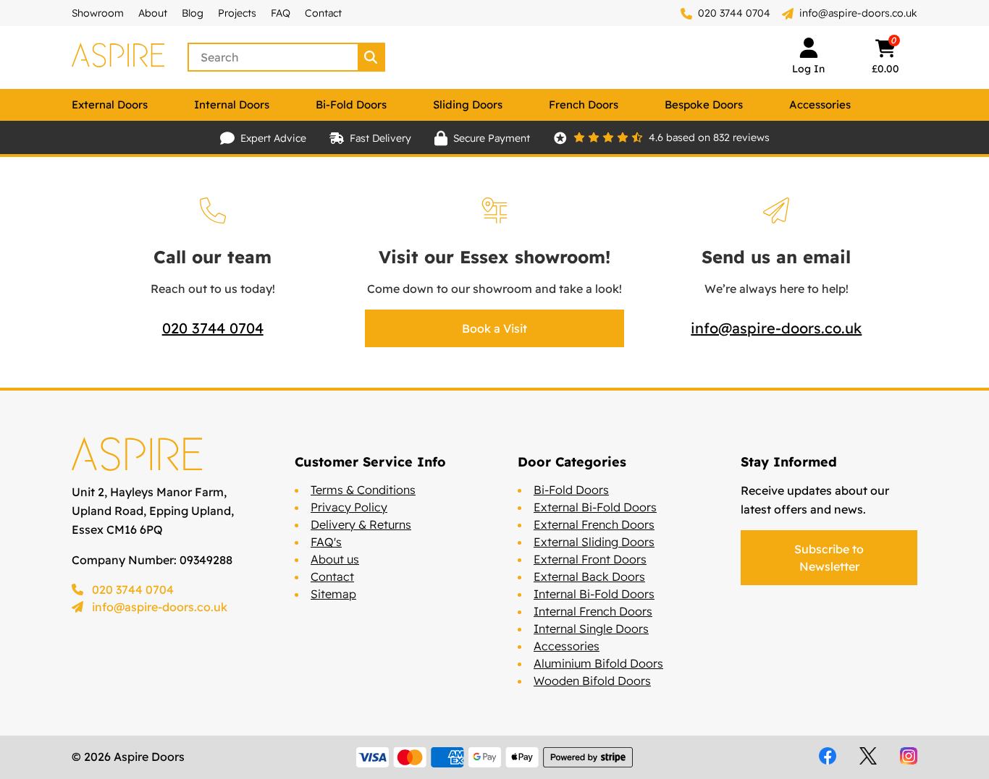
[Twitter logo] (868, 756)
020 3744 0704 (732, 13)
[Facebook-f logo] (827, 756)
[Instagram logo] (908, 756)
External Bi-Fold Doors (595, 507)
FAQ (280, 13)
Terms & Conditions (363, 489)
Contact (323, 13)
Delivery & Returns (361, 524)
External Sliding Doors (594, 542)
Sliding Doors (467, 104)
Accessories (820, 104)
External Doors (110, 104)
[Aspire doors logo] (118, 57)
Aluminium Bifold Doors (598, 663)
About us (335, 559)
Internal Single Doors (591, 628)
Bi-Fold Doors (351, 104)
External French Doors (594, 524)
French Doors (583, 104)
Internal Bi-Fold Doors (594, 594)
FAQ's (326, 542)
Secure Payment (491, 138)
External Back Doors (589, 576)
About (152, 13)
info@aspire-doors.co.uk (858, 13)
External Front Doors (590, 559)
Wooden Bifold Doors (592, 680)
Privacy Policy (349, 507)
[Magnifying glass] (372, 57)
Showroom (98, 13)
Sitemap (333, 594)
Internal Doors (231, 104)
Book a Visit (494, 328)
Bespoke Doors (704, 104)
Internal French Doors (593, 611)
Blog (192, 13)
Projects (237, 13)
